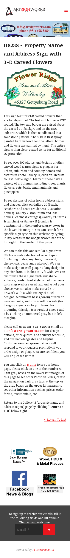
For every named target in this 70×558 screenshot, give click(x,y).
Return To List (56, 419)
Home (31, 364)
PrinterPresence (43, 550)
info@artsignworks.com (25, 331)
